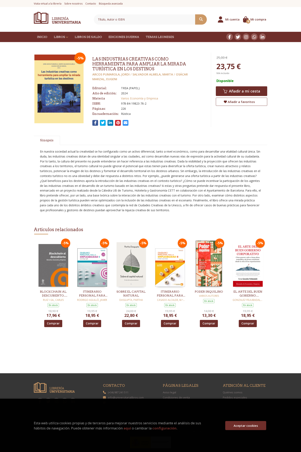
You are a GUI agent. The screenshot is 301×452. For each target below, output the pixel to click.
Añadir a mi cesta (244, 91)
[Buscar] (201, 19)
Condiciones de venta (176, 397)
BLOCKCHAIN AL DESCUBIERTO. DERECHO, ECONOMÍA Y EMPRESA (53, 294)
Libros (60, 37)
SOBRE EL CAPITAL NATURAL (131, 293)
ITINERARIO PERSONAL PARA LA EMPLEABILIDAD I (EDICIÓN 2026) (92, 294)
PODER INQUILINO (209, 291)
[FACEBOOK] (229, 36)
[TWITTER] (237, 36)
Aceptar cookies (246, 425)
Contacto (90, 3)
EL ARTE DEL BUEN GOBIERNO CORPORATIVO (247, 294)
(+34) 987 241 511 (118, 392)
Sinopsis (46, 140)
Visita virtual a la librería (47, 3)
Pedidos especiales (235, 397)
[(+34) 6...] (254, 36)
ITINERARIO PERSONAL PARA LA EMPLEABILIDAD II (170, 294)
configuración (164, 428)
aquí (127, 428)
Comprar (53, 323)
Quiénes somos (232, 392)
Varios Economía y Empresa (139, 98)
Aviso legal (169, 392)
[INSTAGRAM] (246, 36)
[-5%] (53, 263)
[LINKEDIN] (262, 36)
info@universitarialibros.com (126, 397)
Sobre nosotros (73, 3)
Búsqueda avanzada (111, 3)
